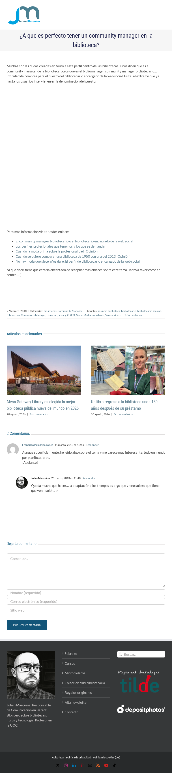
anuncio (102, 311)
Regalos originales (78, 692)
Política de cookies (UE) (106, 757)
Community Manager (70, 311)
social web (98, 315)
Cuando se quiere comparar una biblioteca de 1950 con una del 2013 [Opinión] (73, 256)
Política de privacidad (78, 757)
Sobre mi (71, 653)
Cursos (70, 663)
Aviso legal (58, 757)
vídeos (117, 315)
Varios (109, 315)
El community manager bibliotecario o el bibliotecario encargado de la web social (74, 241)
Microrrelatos (75, 673)
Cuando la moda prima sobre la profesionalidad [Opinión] (57, 251)
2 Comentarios (133, 315)
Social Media (83, 315)
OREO (71, 315)
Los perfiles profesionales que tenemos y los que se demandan (61, 246)
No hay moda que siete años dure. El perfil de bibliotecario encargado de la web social (78, 261)
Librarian (52, 315)
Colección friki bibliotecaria (85, 683)
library (62, 315)
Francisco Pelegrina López (37, 444)
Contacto (71, 712)
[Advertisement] (86, 119)
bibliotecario (128, 311)
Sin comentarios (39, 414)
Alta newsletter (76, 702)
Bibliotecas (49, 311)
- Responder (91, 444)
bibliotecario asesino (149, 311)
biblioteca (114, 311)
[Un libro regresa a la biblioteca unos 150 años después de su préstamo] (128, 348)
